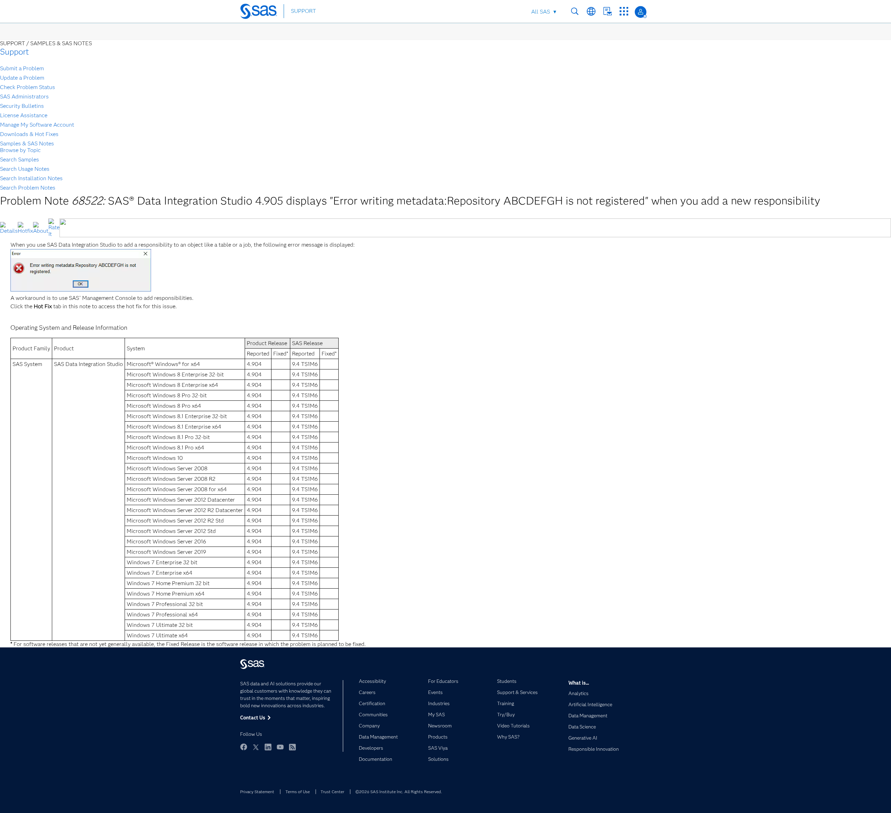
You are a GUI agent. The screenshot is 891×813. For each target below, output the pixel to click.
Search (574, 11)
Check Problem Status (27, 87)
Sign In (640, 12)
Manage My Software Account (37, 124)
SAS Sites (624, 11)
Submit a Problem (22, 68)
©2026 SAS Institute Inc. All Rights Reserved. (398, 791)
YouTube (280, 746)
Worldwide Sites (591, 11)
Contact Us (607, 11)
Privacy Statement (257, 791)
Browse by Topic (20, 150)
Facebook (243, 746)
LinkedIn (268, 746)
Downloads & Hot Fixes (29, 134)
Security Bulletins (22, 106)
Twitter (255, 746)
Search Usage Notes (24, 169)
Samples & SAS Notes (27, 143)
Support (14, 52)
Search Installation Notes (31, 178)
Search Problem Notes (27, 187)
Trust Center (332, 791)
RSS (292, 746)
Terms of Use (297, 791)
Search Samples (19, 159)
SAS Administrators (24, 96)
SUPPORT (303, 11)
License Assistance (23, 115)
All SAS (540, 11)
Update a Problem (22, 77)
